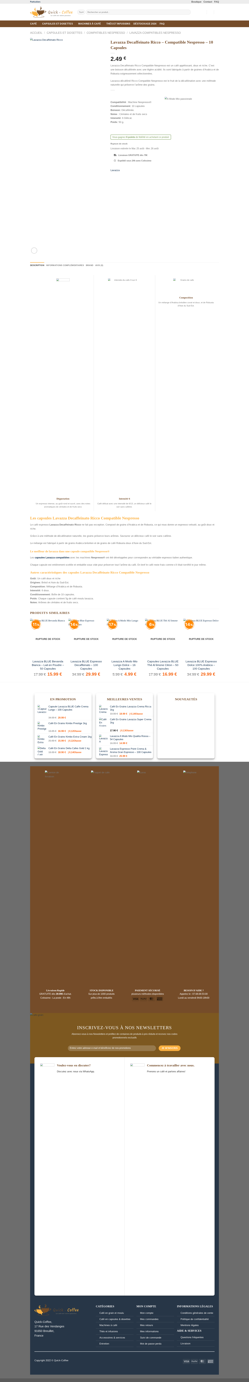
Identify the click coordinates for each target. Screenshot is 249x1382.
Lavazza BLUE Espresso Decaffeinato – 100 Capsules (86, 665)
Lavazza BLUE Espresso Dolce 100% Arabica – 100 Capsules (201, 665)
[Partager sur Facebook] (113, 175)
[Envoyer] (187, 12)
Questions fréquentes (192, 1337)
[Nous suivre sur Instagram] (122, 1360)
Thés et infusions (118, 24)
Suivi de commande (150, 1337)
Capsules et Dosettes (57, 24)
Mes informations (149, 1331)
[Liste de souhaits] (203, 12)
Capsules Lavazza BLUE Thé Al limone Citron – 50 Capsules (163, 665)
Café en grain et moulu (111, 1312)
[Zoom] (34, 251)
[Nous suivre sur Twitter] (126, 1360)
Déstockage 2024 (144, 24)
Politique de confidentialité (195, 1319)
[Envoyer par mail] (124, 175)
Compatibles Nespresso (106, 32)
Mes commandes (149, 1319)
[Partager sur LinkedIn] (130, 175)
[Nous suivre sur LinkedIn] (130, 1360)
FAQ (162, 24)
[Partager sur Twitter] (119, 175)
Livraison (185, 1343)
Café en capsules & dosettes (114, 1319)
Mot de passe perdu (150, 1343)
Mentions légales (190, 1325)
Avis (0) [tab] (99, 265)
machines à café (89, 24)
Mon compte (146, 1312)
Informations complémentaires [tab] (65, 265)
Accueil (36, 32)
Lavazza (115, 170)
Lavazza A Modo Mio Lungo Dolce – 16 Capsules (124, 665)
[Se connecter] (210, 12)
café (33, 24)
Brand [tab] (89, 265)
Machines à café (108, 1325)
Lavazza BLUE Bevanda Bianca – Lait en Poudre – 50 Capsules (48, 665)
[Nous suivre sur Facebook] (119, 1360)
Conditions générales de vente (197, 1312)
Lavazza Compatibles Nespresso (155, 32)
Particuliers (35, 2)
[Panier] (217, 12)
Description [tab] (37, 265)
